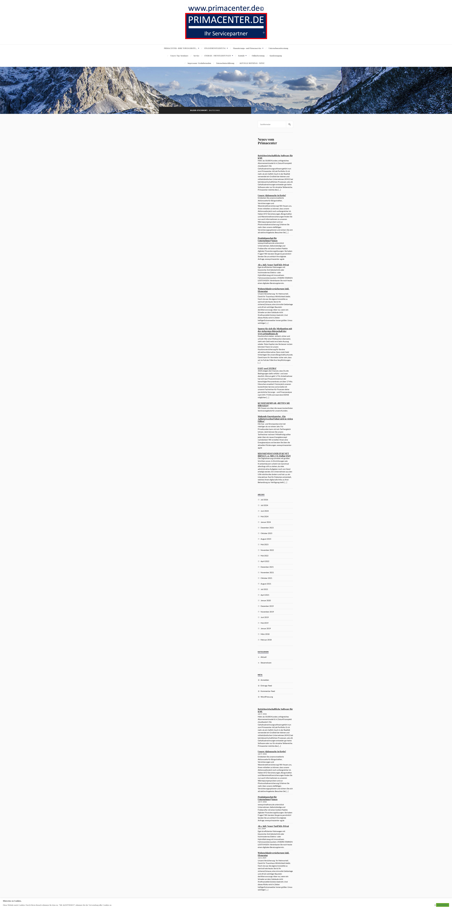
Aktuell (263, 657)
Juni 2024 (265, 511)
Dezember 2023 (267, 527)
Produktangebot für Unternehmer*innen (267, 239)
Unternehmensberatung (278, 48)
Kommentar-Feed (268, 691)
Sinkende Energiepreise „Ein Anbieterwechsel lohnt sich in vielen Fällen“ (275, 419)
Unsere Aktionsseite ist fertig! (272, 195)
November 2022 (267, 550)
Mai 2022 (264, 555)
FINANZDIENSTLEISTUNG (215, 48)
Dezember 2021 (267, 567)
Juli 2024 (264, 505)
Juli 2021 (264, 589)
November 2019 (267, 612)
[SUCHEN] (289, 124)
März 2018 (265, 634)
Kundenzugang (276, 55)
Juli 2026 (264, 499)
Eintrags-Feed (266, 685)
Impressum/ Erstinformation (199, 63)
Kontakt (241, 55)
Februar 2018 (266, 640)
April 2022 (265, 561)
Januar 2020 (266, 600)
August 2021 (266, 584)
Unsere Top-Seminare (179, 55)
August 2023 (266, 539)
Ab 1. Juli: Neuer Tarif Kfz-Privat (273, 264)
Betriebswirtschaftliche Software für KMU (275, 156)
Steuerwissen (266, 662)
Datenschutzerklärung (225, 63)
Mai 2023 (264, 544)
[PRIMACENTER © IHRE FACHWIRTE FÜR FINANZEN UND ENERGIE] (226, 37)
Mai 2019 (264, 623)
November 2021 (267, 572)
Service (196, 55)
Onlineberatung (258, 55)
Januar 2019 (266, 628)
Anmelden (265, 680)
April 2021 (265, 595)
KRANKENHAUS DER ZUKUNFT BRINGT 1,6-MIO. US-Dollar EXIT (274, 454)
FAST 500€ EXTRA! (267, 368)
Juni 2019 (265, 617)
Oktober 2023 (266, 533)
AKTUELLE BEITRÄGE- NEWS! (251, 63)
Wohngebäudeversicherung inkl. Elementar (273, 289)
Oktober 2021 (266, 578)
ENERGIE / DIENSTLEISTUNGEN (217, 55)
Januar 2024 (266, 522)
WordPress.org (267, 697)
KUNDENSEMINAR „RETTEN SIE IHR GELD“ (274, 404)
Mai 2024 (264, 516)
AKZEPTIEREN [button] (443, 905)
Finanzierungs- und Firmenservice (247, 48)
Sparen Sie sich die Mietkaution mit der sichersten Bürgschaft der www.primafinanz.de (275, 331)
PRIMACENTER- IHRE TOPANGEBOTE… (180, 48)
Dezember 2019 (267, 606)
